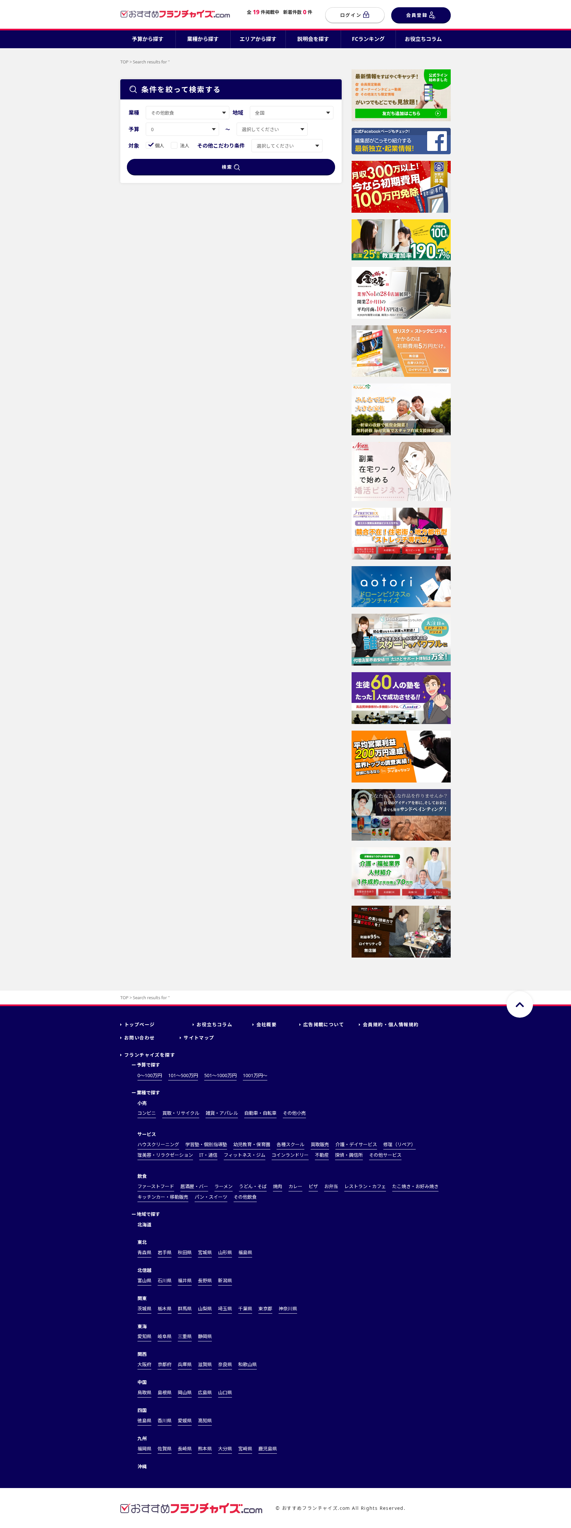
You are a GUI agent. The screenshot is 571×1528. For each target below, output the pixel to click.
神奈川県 (288, 1308)
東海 (142, 1326)
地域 (238, 112)
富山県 (144, 1280)
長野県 (205, 1280)
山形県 (225, 1252)
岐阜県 (164, 1336)
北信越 (144, 1270)
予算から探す (148, 39)
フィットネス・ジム (244, 1155)
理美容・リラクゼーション (165, 1155)
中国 (142, 1382)
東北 (142, 1242)
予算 (134, 129)
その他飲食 (245, 1197)
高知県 (205, 1420)
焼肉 (277, 1186)
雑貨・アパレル (222, 1113)
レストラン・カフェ (365, 1186)
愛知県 (144, 1336)
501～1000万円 (220, 1075)
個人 (159, 145)
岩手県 (164, 1252)
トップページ (139, 1024)
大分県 (225, 1448)
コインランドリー (290, 1155)
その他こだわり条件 (221, 145)
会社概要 (266, 1024)
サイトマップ (199, 1038)
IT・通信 (208, 1155)
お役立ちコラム (423, 39)
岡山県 (185, 1392)
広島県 (205, 1392)
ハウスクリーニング (158, 1144)
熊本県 (205, 1448)
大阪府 (144, 1364)
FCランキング (368, 39)
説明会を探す (313, 39)
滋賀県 (205, 1364)
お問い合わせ (139, 1038)
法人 (184, 145)
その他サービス (385, 1155)
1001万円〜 (255, 1075)
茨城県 (144, 1308)
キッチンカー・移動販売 (162, 1197)
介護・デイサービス (356, 1144)
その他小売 (294, 1113)
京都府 (164, 1364)
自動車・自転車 (260, 1113)
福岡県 (144, 1448)
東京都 (265, 1308)
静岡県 (205, 1336)
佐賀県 (164, 1448)
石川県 (164, 1280)
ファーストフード (155, 1186)
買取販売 (320, 1144)
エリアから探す (258, 39)
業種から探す (203, 39)
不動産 (322, 1155)
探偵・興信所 (349, 1155)
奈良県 (225, 1364)
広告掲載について (323, 1024)
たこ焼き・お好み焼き (415, 1186)
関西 (142, 1354)
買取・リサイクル (180, 1113)
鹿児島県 (267, 1448)
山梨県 (205, 1308)
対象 (134, 145)
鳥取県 (144, 1392)
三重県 (185, 1336)
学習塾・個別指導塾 (206, 1144)
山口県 (225, 1392)
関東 (142, 1298)
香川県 (164, 1420)
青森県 (144, 1252)
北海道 (144, 1224)
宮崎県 (245, 1448)
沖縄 (142, 1466)
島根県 (164, 1392)
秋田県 (185, 1252)
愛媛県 (185, 1420)
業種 (134, 112)
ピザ (313, 1186)
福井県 (185, 1280)
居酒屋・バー (194, 1186)
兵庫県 (185, 1364)
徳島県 (144, 1420)
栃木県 (164, 1308)
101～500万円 (183, 1075)
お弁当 (331, 1186)
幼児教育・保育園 (251, 1144)
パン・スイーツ (211, 1197)
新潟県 (225, 1280)
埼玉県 (225, 1308)
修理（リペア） (399, 1144)
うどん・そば (253, 1186)
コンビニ (146, 1113)
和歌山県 (247, 1364)
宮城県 (205, 1252)
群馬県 (185, 1308)
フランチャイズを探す (149, 1055)
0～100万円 (149, 1075)
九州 (142, 1438)
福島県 (245, 1252)
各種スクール (290, 1144)
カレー (295, 1186)
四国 (142, 1410)
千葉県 (245, 1308)
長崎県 (185, 1448)
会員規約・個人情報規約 (391, 1024)
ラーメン (223, 1186)
